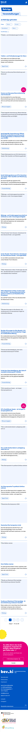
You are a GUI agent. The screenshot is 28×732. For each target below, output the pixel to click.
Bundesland (5, 28)
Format (16, 24)
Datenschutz (4, 679)
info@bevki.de (5, 693)
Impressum (4, 682)
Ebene (14, 28)
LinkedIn (3, 699)
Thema (8, 24)
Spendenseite (4, 677)
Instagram (3, 701)
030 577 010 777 (5, 695)
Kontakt (13, 663)
